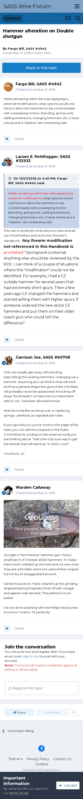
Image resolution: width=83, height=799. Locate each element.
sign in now (31, 656)
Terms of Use (18, 793)
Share (21, 712)
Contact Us (62, 759)
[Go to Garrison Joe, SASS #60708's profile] (8, 360)
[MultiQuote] (7, 139)
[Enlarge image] (41, 523)
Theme (14, 759)
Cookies (41, 764)
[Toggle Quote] (10, 178)
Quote (19, 138)
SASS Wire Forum (27, 6)
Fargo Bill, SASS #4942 (27, 48)
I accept (69, 785)
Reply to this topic (41, 68)
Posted (35, 89)
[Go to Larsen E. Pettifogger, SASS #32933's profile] (8, 161)
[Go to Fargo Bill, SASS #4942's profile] (8, 86)
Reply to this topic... (28, 688)
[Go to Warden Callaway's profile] (8, 490)
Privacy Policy (38, 759)
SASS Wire (43, 53)
